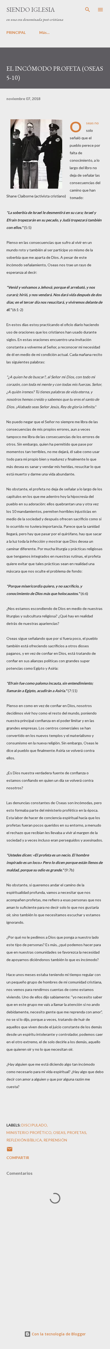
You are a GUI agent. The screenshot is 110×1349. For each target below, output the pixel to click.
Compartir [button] (17, 1157)
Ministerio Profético (29, 1132)
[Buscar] (87, 9)
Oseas (59, 1132)
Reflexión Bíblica (24, 1140)
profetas (76, 1132)
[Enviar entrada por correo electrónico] (9, 1151)
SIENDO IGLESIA (30, 9)
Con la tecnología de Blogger (58, 1333)
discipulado (34, 1125)
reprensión (55, 1140)
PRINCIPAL (16, 32)
